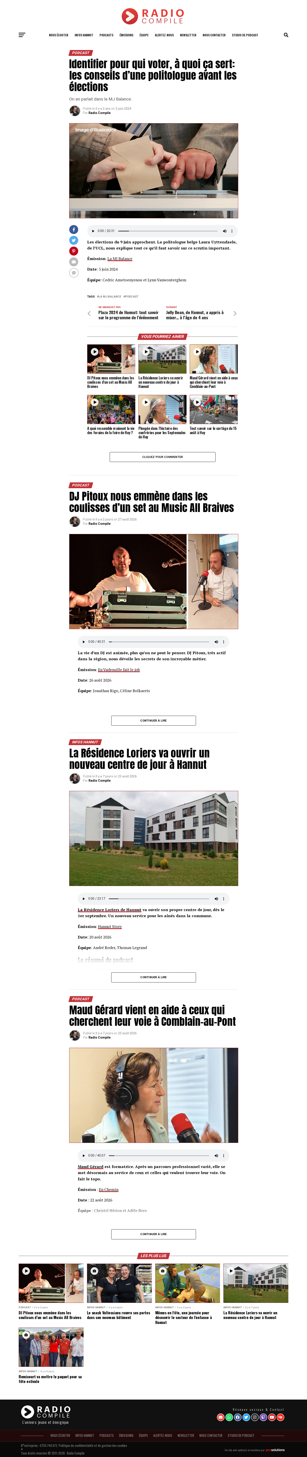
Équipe (144, 35)
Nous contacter (214, 35)
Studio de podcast (245, 35)
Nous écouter (58, 35)
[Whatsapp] (229, 1417)
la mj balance (110, 296)
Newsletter (188, 35)
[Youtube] (272, 1417)
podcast (131, 296)
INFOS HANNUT (84, 35)
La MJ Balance (119, 258)
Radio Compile (100, 113)
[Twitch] (263, 1417)
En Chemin (108, 1189)
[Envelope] (221, 1417)
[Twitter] (246, 1417)
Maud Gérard (90, 1166)
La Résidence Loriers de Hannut (109, 909)
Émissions (126, 35)
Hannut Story (110, 926)
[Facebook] (238, 1417)
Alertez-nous (164, 35)
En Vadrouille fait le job (119, 669)
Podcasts (106, 35)
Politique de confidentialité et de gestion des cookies (93, 1445)
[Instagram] (255, 1417)
